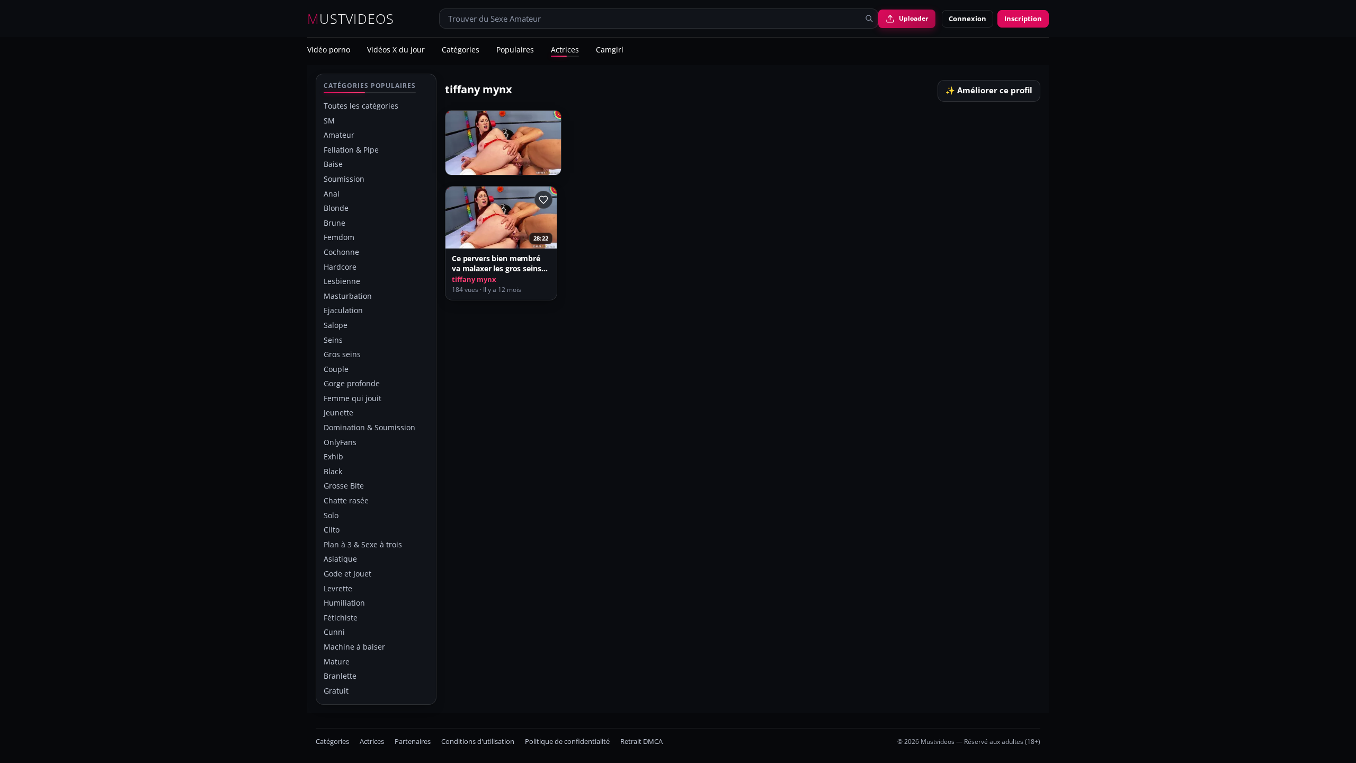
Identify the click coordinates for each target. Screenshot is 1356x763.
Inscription (1023, 18)
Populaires (515, 50)
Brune (334, 223)
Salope (335, 325)
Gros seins (342, 354)
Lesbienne (342, 281)
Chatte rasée (346, 500)
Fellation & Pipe (351, 150)
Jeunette (338, 412)
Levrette (338, 588)
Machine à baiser (354, 647)
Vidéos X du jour (396, 50)
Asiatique (340, 559)
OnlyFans (340, 442)
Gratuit (336, 691)
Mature (337, 661)
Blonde (336, 208)
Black (333, 471)
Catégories (460, 50)
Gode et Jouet (347, 574)
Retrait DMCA (641, 741)
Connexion (967, 18)
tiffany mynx (474, 279)
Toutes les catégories (361, 106)
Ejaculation (343, 310)
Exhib (333, 456)
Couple (336, 369)
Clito (332, 530)
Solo (331, 515)
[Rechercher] (869, 18)
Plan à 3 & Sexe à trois (363, 544)
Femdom (339, 237)
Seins (333, 340)
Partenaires (413, 741)
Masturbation (348, 296)
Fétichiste (341, 618)
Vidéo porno (328, 50)
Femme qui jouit (352, 398)
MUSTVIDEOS (351, 18)
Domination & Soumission (369, 427)
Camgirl (609, 50)
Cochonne (341, 252)
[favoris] (543, 200)
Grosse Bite (344, 486)
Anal (332, 194)
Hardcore (340, 267)
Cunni (334, 632)
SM (329, 121)
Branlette (340, 676)
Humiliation (344, 603)
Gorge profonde (352, 383)
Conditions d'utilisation (477, 741)
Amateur (339, 135)
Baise (333, 164)
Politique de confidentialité (567, 741)
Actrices (565, 50)
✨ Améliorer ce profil (988, 90)
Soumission (344, 179)
